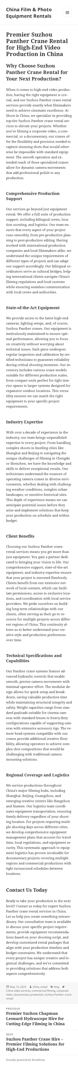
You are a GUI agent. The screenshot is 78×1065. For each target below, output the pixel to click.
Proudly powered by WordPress (25, 1060)
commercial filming (43, 991)
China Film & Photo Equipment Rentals (29, 12)
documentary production (29, 994)
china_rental (40, 987)
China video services (18, 991)
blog (56, 987)
